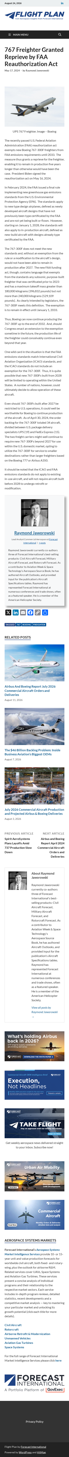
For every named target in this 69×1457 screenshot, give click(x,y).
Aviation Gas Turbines (19, 1342)
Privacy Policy (34, 1421)
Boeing (26, 624)
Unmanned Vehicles (18, 1338)
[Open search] (60, 34)
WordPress (25, 1452)
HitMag (41, 1452)
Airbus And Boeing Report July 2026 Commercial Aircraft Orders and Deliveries (30, 690)
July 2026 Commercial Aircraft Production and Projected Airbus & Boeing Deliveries (34, 812)
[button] (42, 542)
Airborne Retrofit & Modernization (27, 1334)
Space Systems (14, 1347)
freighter (39, 624)
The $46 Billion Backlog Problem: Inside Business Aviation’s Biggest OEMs (32, 752)
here (58, 1360)
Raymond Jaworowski (37, 70)
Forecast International (33, 1446)
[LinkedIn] (62, 3)
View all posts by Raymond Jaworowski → (44, 1012)
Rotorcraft (12, 1329)
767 (18, 624)
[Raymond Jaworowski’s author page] (34, 513)
